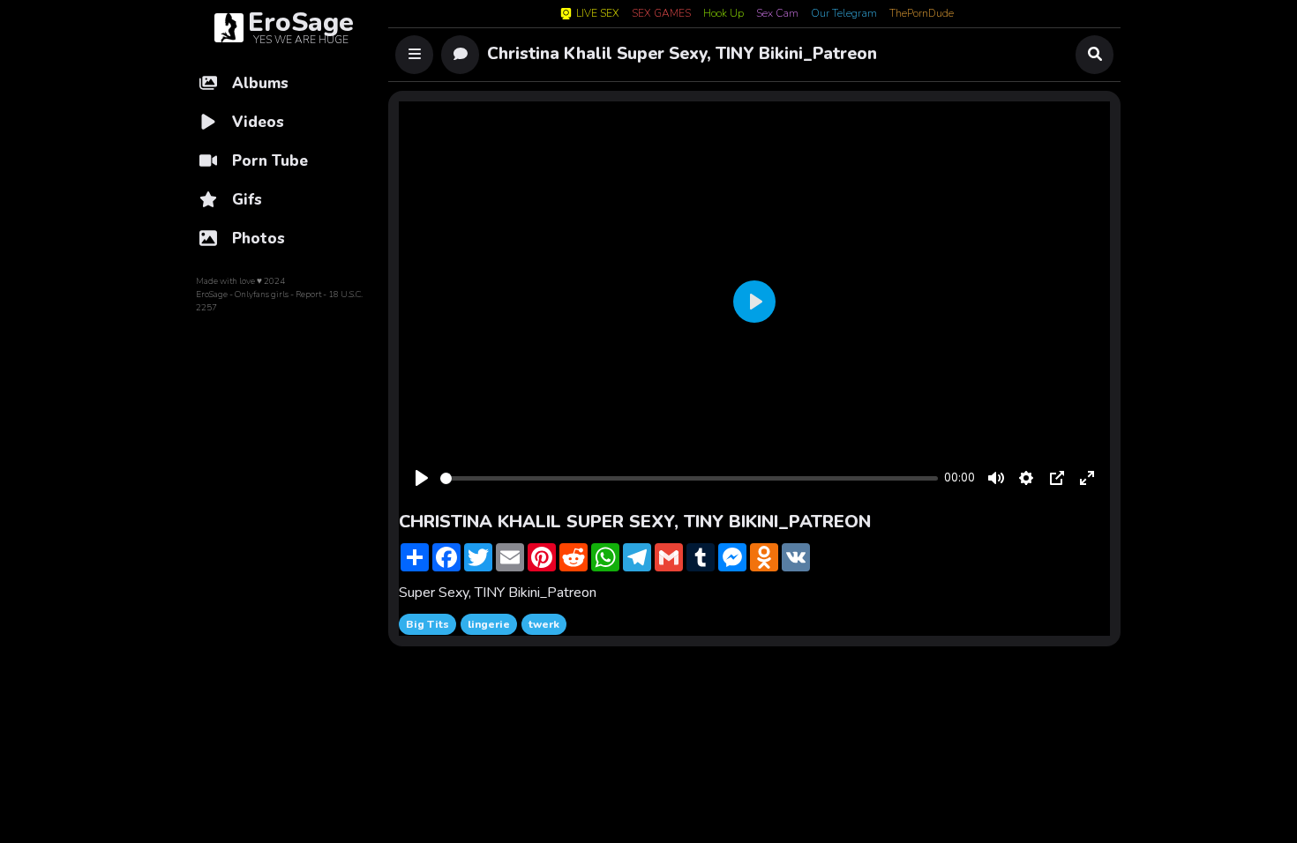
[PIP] (1057, 478)
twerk (544, 624)
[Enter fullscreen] (1087, 478)
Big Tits (427, 624)
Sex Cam (777, 14)
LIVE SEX (597, 13)
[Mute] (996, 478)
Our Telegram (844, 14)
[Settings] (1026, 478)
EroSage (212, 294)
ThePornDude (921, 14)
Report (308, 294)
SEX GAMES (661, 14)
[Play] (422, 478)
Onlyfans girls (262, 294)
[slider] (689, 478)
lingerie (489, 624)
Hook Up (723, 14)
